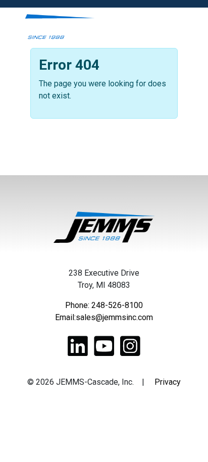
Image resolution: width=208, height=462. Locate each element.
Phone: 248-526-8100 (104, 305)
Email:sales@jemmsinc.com (104, 317)
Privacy (167, 382)
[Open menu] (189, 27)
